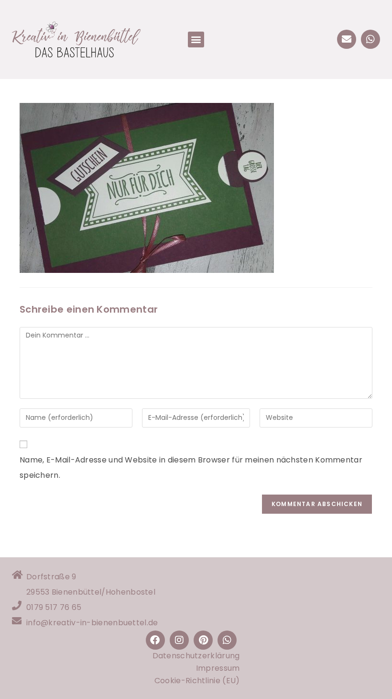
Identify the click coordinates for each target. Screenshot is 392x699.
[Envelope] (346, 39)
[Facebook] (155, 640)
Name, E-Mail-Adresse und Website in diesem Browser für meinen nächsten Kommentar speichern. (191, 467)
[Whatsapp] (370, 39)
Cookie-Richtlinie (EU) (197, 680)
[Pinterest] (203, 640)
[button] (196, 39)
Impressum (218, 668)
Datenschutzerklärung (196, 655)
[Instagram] (179, 640)
